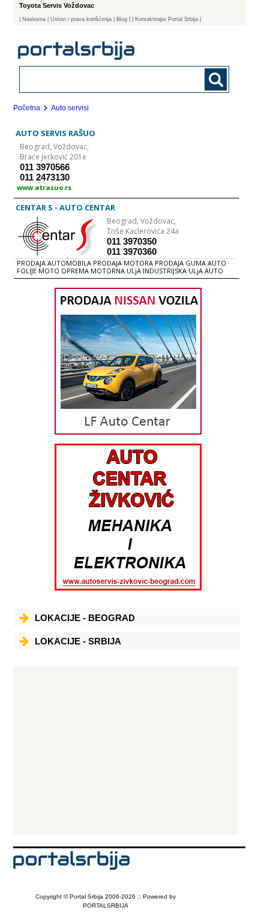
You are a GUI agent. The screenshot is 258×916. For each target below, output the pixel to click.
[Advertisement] (125, 750)
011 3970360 (132, 251)
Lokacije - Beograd (85, 618)
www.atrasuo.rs (44, 187)
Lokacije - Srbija (78, 641)
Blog (121, 19)
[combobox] (104, 79)
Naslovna (34, 19)
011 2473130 (45, 177)
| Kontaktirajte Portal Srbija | (166, 19)
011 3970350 (132, 241)
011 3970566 (45, 167)
